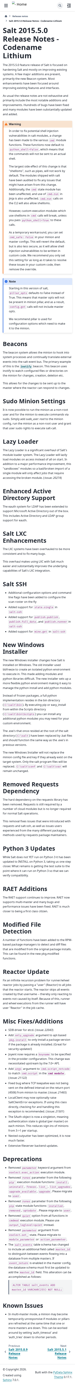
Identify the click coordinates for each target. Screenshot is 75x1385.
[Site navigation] (6, 6)
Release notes (20, 16)
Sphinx (7, 1380)
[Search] (60, 6)
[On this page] (69, 6)
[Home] (6, 16)
